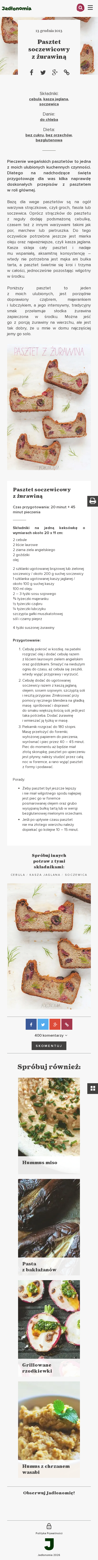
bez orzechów (59, 135)
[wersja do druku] (92, 501)
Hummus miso (39, 1162)
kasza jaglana (55, 99)
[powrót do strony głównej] (16, 15)
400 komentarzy (49, 1035)
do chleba (49, 119)
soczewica (49, 104)
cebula (35, 99)
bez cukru (34, 135)
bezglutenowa (49, 140)
